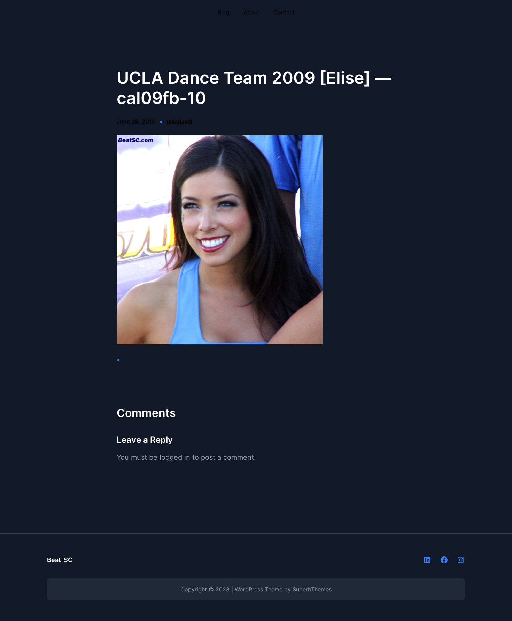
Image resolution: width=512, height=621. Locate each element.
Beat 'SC (59, 559)
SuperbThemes (312, 589)
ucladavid (179, 121)
